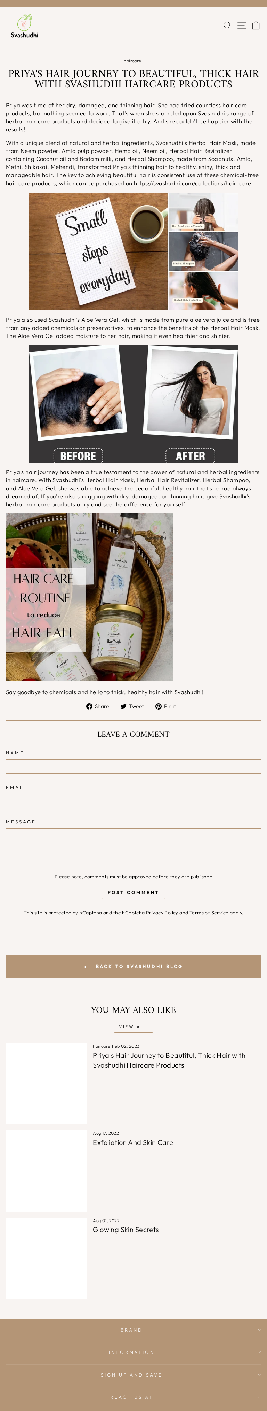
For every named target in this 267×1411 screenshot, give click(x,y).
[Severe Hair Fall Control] (89, 597)
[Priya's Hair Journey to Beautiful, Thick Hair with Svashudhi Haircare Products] (46, 1083)
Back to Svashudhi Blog (139, 966)
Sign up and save (132, 1375)
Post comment (134, 892)
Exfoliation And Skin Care (133, 1142)
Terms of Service (209, 912)
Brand (132, 1330)
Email (16, 787)
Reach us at (131, 1397)
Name (15, 752)
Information (132, 1352)
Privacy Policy (162, 912)
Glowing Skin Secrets (126, 1229)
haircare (132, 60)
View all (133, 1026)
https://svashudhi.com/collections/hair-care (192, 183)
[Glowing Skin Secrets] (46, 1258)
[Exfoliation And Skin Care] (46, 1170)
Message (21, 821)
